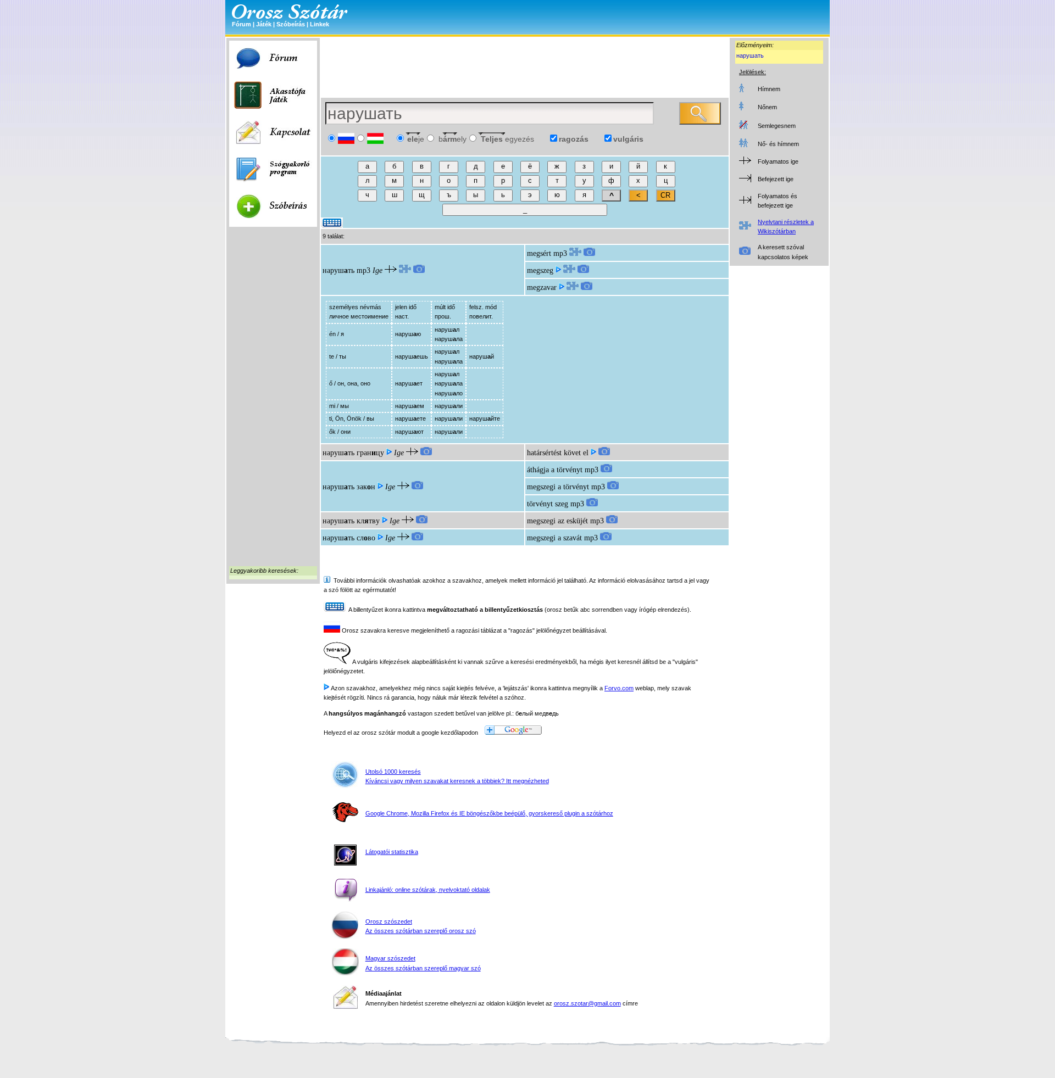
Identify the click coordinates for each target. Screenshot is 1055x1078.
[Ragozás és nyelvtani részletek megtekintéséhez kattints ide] (405, 270)
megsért (539, 253)
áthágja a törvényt (554, 470)
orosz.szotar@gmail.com (587, 1003)
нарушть (338, 270)
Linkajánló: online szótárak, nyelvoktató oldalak (427, 889)
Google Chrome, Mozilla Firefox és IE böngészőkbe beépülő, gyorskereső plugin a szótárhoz (489, 813)
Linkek (319, 24)
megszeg (540, 270)
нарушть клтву (351, 521)
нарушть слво (349, 538)
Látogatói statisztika (391, 851)
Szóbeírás (290, 24)
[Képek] (419, 270)
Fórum (241, 24)
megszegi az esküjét (557, 521)
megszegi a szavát (554, 538)
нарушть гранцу (353, 453)
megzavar (542, 287)
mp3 (363, 270)
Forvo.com (619, 688)
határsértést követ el (557, 453)
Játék (263, 24)
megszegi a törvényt (558, 487)
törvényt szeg (547, 504)
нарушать (750, 55)
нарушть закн (349, 487)
